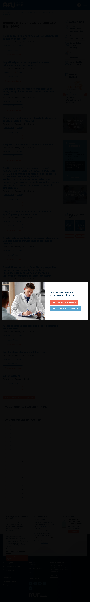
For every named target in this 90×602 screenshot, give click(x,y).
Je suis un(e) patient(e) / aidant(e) (65, 308)
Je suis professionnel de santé (64, 302)
